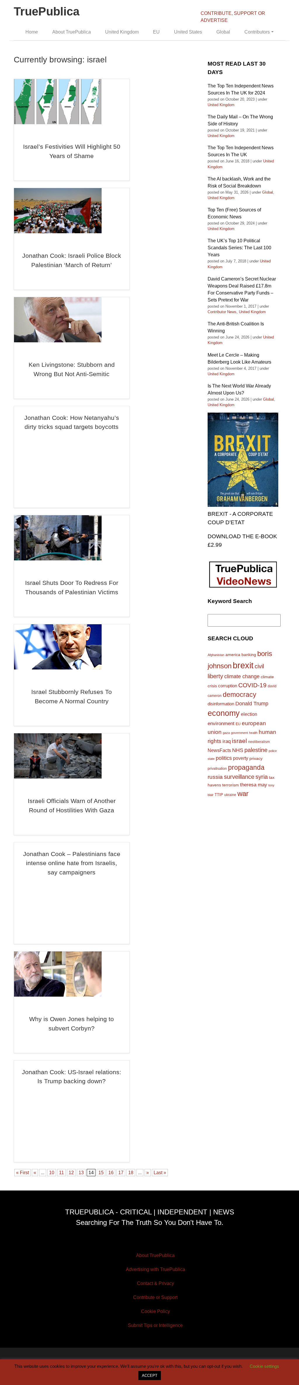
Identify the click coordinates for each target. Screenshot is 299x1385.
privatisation (217, 769)
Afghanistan (216, 655)
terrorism (230, 785)
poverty (240, 758)
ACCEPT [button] (149, 1375)
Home (31, 31)
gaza (226, 732)
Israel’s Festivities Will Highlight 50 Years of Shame (71, 151)
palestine (255, 750)
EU (156, 31)
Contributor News (222, 312)
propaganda (246, 767)
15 (101, 1172)
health (253, 732)
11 (61, 1172)
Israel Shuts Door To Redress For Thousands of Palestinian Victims (71, 587)
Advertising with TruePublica (155, 1269)
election (249, 714)
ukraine (230, 795)
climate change (242, 676)
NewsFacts (219, 750)
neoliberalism (259, 742)
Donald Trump (251, 703)
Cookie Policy (155, 1311)
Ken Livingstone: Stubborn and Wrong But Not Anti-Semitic (72, 369)
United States (188, 31)
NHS (237, 750)
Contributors (257, 31)
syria (261, 777)
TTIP (219, 795)
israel (239, 740)
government (239, 732)
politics (224, 758)
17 (121, 1172)
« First (22, 1172)
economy (224, 713)
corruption (227, 685)
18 (130, 1172)
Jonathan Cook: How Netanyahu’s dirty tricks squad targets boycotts (71, 422)
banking (248, 655)
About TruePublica (71, 31)
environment (221, 723)
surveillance (239, 777)
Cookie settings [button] (264, 1366)
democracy (239, 694)
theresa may (253, 785)
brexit (243, 665)
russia (215, 777)
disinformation (221, 704)
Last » (160, 1172)
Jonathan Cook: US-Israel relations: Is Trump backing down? (71, 1077)
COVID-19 (252, 685)
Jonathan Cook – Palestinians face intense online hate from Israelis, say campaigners (71, 863)
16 (111, 1172)
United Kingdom (122, 31)
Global (223, 31)
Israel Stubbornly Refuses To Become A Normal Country (71, 696)
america (232, 654)
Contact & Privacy (155, 1283)
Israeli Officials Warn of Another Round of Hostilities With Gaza (72, 805)
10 (51, 1172)
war (242, 793)
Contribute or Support (155, 1297)
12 (71, 1172)
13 (81, 1172)
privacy (256, 758)
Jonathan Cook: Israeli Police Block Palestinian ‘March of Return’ (71, 260)
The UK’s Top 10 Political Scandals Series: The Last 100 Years (239, 247)
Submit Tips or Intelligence (155, 1325)
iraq (226, 741)
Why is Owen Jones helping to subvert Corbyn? (71, 1024)
